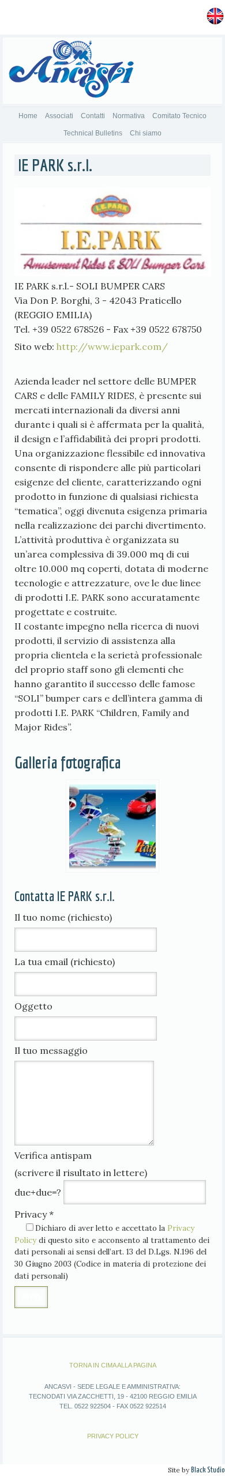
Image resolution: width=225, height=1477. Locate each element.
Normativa (128, 116)
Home (28, 116)
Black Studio (208, 1470)
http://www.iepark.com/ (112, 346)
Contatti (93, 116)
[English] (215, 15)
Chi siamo (146, 133)
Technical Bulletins (92, 133)
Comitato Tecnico (179, 116)
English (186, 15)
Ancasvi (71, 72)
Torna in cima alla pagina (112, 1365)
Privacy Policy (112, 1436)
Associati (59, 116)
